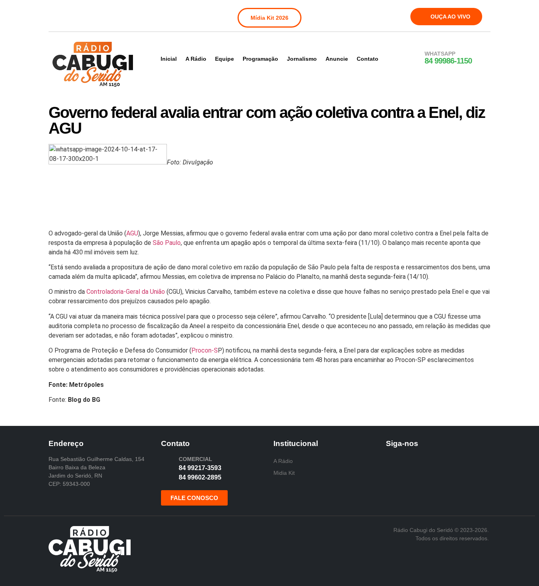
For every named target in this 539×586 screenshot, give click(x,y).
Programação (260, 59)
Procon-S (204, 350)
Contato (367, 59)
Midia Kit (284, 473)
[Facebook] (59, 15)
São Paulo (167, 242)
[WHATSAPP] (414, 58)
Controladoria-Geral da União (125, 291)
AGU (132, 233)
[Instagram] (76, 15)
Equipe (224, 59)
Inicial (169, 59)
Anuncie (337, 59)
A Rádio (195, 59)
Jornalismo (302, 59)
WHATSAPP (440, 53)
